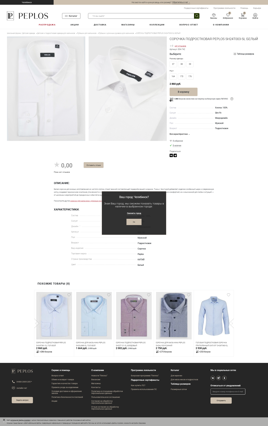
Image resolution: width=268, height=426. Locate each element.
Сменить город (134, 213)
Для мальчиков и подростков (184, 379)
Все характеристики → (180, 134)
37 (173, 64)
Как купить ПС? (138, 385)
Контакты (95, 387)
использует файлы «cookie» (20, 420)
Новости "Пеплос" (99, 375)
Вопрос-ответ (189, 25)
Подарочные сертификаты (196, 8)
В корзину (183, 91)
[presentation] (36, 323)
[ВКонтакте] (171, 155)
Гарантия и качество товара (65, 383)
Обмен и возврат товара (63, 379)
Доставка (100, 25)
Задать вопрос (22, 400)
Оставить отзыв (94, 165)
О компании (221, 25)
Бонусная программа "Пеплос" (145, 375)
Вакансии (95, 379)
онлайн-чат (22, 388)
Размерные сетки (179, 389)
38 (181, 64)
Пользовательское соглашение (105, 397)
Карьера (257, 8)
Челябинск (27, 2)
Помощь (244, 8)
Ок (134, 222)
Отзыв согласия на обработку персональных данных (105, 408)
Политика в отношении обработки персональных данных (107, 392)
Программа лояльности (224, 8)
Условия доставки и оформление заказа (67, 392)
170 (181, 76)
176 (190, 76)
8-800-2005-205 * (24, 382)
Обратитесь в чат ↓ (181, 2)
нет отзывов (180, 46)
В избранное (178, 140)
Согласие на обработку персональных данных (102, 402)
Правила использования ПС (144, 389)
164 (173, 76)
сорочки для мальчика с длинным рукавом (88, 201)
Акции (74, 25)
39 (190, 64)
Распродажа (47, 25)
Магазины (128, 25)
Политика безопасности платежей (67, 397)
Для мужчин (176, 375)
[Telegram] (175, 155)
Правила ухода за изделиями (65, 387)
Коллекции (157, 25)
